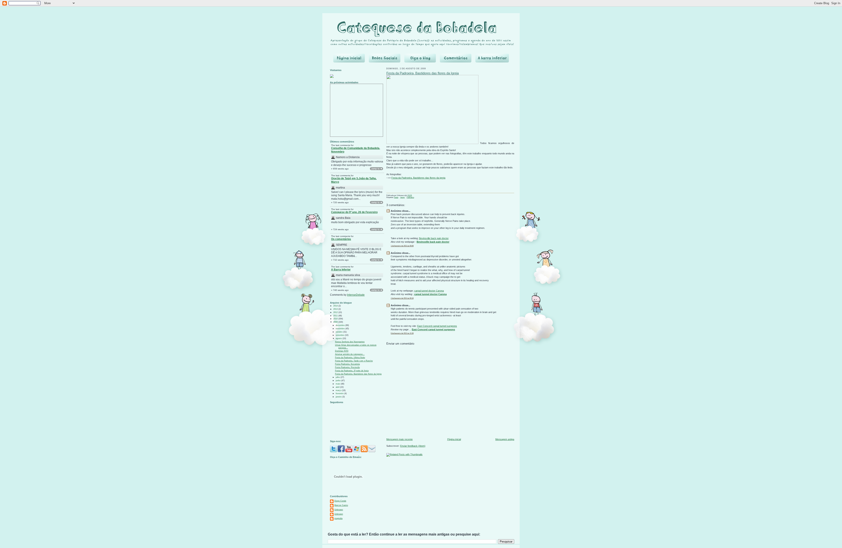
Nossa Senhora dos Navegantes (350, 342)
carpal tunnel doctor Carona (429, 290)
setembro (340, 335)
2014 (335, 306)
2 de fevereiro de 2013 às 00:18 (402, 298)
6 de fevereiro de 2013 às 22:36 (402, 333)
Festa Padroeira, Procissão (347, 367)
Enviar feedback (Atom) (412, 446)
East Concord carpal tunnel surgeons (437, 326)
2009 (335, 322)
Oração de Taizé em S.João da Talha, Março (353, 180)
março (339, 390)
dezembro (340, 325)
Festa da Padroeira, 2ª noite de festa (352, 371)
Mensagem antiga (504, 439)
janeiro (339, 397)
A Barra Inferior (341, 269)
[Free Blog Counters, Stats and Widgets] (332, 77)
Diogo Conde (340, 501)
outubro (339, 332)
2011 (335, 316)
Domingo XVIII (341, 351)
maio (338, 384)
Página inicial (454, 439)
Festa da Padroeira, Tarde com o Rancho (354, 361)
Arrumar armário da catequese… (350, 354)
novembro (340, 328)
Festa (396, 197)
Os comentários (341, 239)
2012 (335, 312)
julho (338, 377)
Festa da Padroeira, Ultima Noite (350, 357)
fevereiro (340, 393)
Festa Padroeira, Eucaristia (347, 364)
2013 (335, 309)
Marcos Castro (341, 505)
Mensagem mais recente (399, 439)
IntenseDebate (356, 294)
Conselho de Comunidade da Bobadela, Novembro (355, 150)
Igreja (402, 197)
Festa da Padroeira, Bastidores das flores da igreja (418, 177)
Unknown (338, 510)
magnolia (338, 518)
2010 (335, 319)
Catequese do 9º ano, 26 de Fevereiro (354, 212)
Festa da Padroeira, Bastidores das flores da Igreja (358, 374)
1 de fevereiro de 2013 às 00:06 (402, 246)
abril (338, 387)
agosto (339, 338)
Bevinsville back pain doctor (434, 238)
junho (338, 380)
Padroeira (410, 197)
